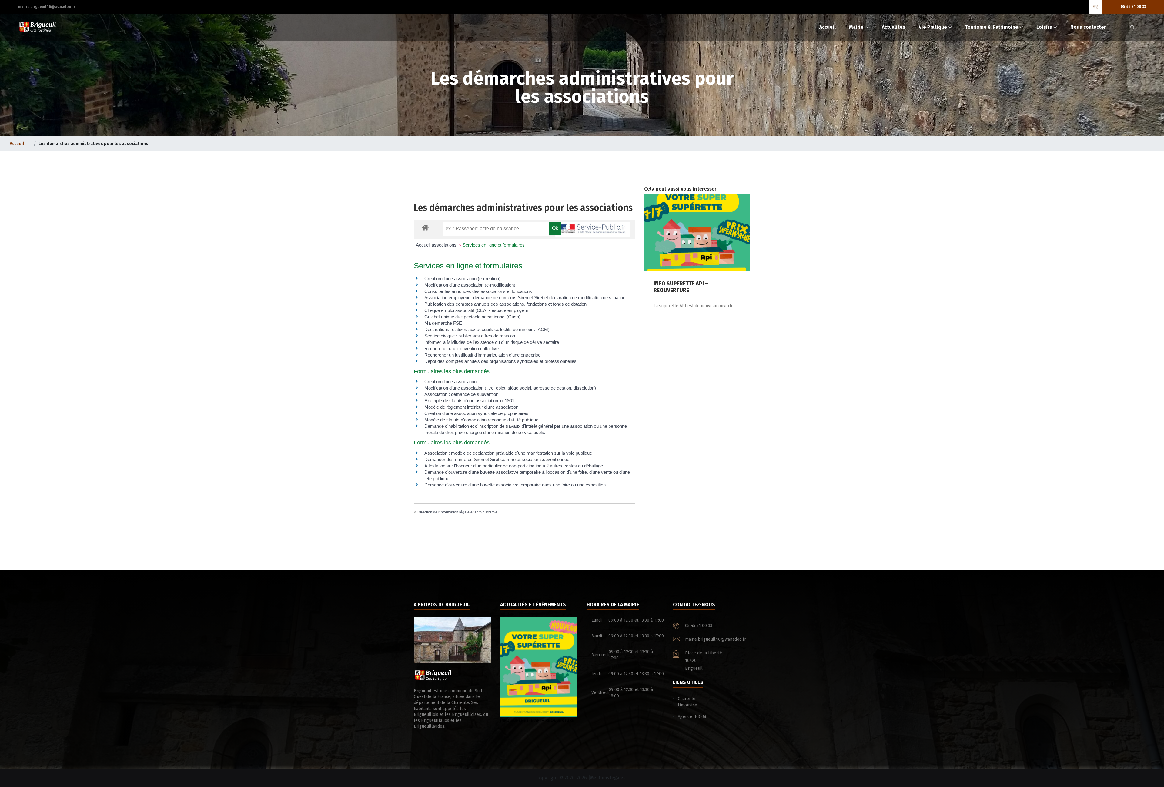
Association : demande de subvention (461, 394)
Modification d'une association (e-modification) (469, 284)
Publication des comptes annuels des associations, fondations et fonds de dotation (505, 304)
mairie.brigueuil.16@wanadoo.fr (46, 7)
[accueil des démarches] (425, 227)
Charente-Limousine (687, 702)
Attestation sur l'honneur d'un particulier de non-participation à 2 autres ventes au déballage (513, 465)
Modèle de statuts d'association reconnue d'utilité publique (481, 419)
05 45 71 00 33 (1133, 7)
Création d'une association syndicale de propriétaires (476, 413)
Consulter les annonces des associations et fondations (478, 291)
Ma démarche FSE (443, 323)
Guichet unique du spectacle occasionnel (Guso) (472, 316)
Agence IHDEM (692, 716)
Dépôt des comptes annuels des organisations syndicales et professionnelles (500, 361)
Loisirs (1044, 27)
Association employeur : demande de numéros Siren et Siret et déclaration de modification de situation (524, 297)
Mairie (856, 27)
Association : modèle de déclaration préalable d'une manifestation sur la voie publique (508, 453)
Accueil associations (437, 244)
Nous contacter (1088, 27)
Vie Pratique (933, 27)
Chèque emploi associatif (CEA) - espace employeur (476, 310)
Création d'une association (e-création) (462, 278)
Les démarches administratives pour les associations (523, 207)
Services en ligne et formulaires (494, 244)
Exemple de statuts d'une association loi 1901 (469, 400)
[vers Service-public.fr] (592, 229)
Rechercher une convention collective (461, 348)
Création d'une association (450, 381)
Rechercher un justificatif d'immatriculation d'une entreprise (482, 354)
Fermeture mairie (518, 720)
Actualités (893, 27)
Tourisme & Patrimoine (991, 27)
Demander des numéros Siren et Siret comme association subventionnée (496, 459)
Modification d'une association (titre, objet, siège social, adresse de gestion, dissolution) (510, 387)
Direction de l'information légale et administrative (457, 512)
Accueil (827, 27)
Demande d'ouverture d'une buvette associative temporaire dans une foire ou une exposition (515, 484)
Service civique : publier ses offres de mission (469, 335)
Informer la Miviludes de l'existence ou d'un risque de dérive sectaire (491, 342)
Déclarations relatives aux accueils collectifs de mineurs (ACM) (487, 329)
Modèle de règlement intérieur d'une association (471, 407)
